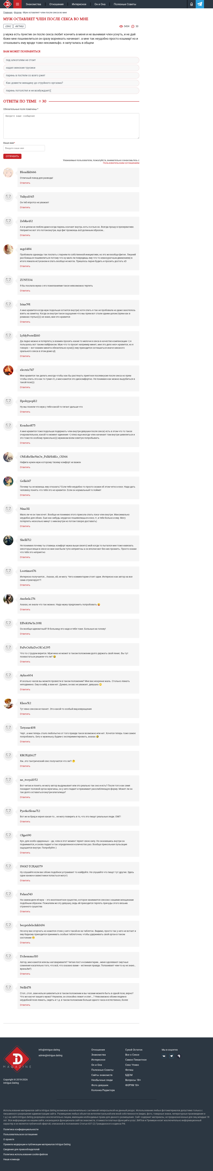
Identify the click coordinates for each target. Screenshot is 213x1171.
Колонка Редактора (103, 1090)
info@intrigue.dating (49, 1049)
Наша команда (11, 1159)
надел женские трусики (20, 67)
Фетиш (19, 26)
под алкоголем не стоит (21, 60)
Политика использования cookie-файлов (25, 1154)
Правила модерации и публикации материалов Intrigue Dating (37, 1144)
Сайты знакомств (101, 1075)
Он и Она (100, 4)
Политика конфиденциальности (20, 1129)
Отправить (12, 156)
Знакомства (33, 4)
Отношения (56, 4)
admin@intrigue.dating (50, 1055)
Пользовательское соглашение (20, 1134)
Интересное (79, 4)
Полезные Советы (125, 4)
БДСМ (128, 1075)
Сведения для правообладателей (21, 1149)
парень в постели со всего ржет (25, 75)
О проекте (8, 1139)
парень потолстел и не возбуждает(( (28, 90)
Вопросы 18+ (133, 1080)
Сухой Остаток (133, 1049)
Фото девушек (99, 1085)
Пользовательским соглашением (121, 163)
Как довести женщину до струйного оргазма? (34, 82)
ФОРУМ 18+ (132, 1085)
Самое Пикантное (136, 1059)
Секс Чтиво (132, 1064)
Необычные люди (102, 1080)
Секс (8, 26)
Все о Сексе (132, 1054)
